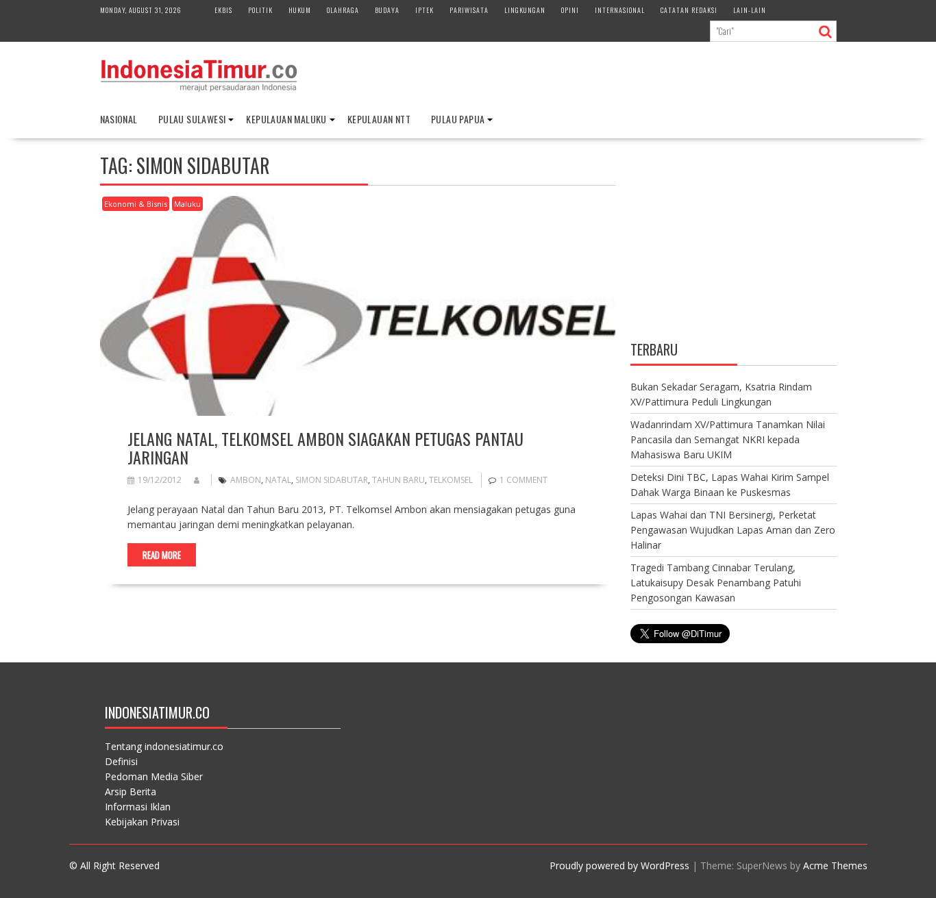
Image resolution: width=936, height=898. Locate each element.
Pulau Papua (457, 119)
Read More (162, 555)
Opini (570, 10)
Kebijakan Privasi (142, 821)
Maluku (187, 204)
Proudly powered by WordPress (619, 865)
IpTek (424, 10)
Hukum (299, 10)
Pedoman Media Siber (154, 776)
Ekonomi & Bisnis (135, 204)
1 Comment (523, 480)
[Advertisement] (733, 241)
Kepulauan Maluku (286, 119)
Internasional (620, 10)
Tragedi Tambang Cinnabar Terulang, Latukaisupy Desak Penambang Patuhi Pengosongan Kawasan (715, 582)
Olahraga (343, 10)
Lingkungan (524, 10)
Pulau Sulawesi (192, 119)
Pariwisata (469, 10)
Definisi (121, 761)
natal (278, 480)
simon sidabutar (331, 480)
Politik (260, 10)
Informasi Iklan (138, 806)
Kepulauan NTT (378, 119)
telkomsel (451, 480)
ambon (245, 480)
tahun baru (398, 480)
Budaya (387, 10)
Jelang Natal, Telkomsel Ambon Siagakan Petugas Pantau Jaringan (325, 447)
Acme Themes (835, 865)
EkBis (223, 10)
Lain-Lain (749, 10)
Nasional (119, 119)
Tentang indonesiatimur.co (164, 746)
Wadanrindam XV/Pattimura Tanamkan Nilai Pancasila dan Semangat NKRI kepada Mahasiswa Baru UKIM (727, 439)
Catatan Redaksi (689, 10)
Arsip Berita (130, 791)
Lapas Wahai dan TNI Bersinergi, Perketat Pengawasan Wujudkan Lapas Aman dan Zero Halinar (732, 529)
